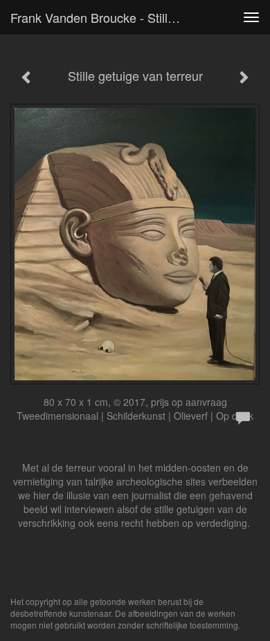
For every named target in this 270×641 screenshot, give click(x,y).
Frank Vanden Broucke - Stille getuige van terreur (103, 17)
